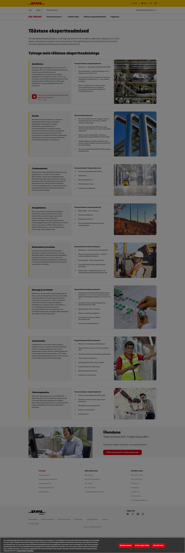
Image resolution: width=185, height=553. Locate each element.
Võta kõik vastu (158, 545)
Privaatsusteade (21, 551)
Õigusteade (30, 551)
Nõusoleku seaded (125, 545)
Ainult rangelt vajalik (142, 545)
